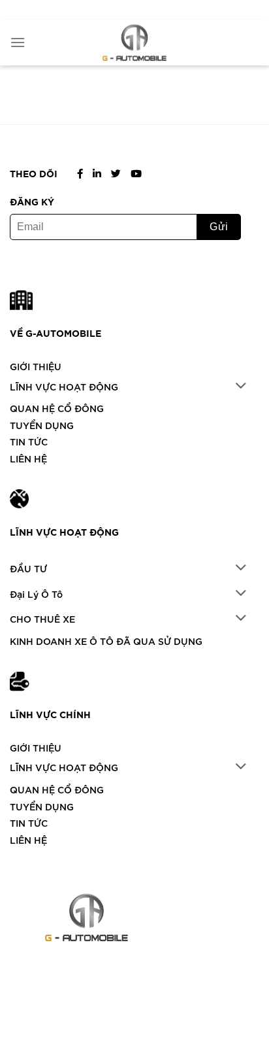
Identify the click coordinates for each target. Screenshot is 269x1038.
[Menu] (17, 42)
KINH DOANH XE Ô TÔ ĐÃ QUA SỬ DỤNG (106, 640)
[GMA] (134, 42)
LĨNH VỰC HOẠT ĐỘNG (64, 386)
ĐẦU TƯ (28, 568)
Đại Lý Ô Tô (36, 593)
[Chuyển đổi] (241, 386)
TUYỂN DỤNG (42, 425)
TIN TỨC (29, 441)
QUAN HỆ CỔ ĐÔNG (57, 408)
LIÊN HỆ (28, 458)
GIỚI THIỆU (35, 366)
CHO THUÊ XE (42, 618)
